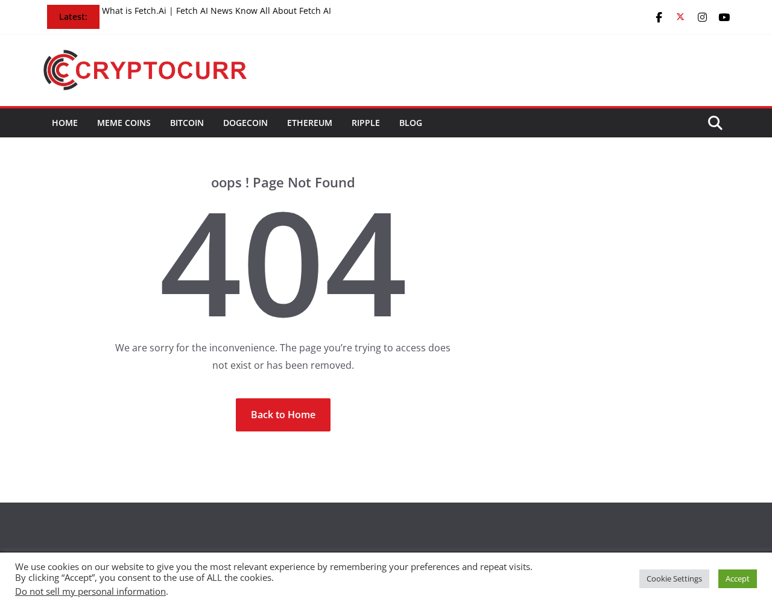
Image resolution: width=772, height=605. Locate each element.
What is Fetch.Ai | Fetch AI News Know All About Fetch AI (216, 10)
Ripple (366, 122)
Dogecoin (245, 122)
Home (65, 122)
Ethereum (309, 122)
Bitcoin (187, 122)
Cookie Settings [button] (674, 578)
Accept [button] (738, 578)
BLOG (410, 122)
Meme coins (124, 122)
